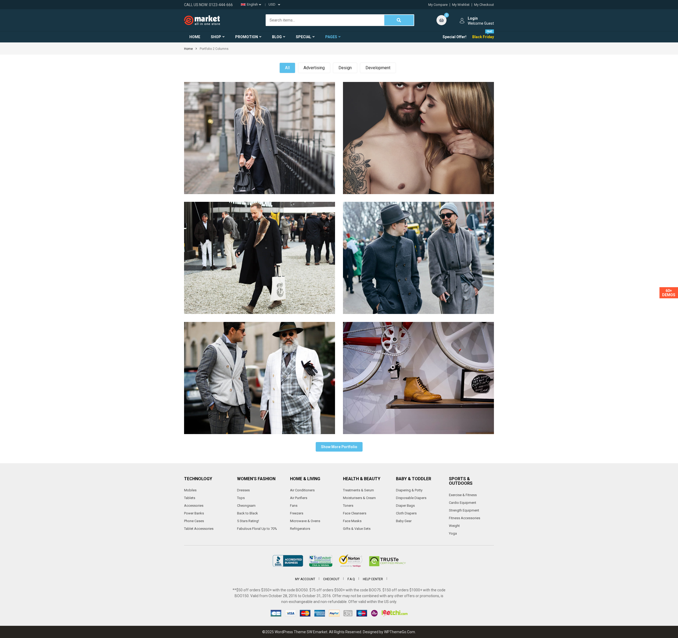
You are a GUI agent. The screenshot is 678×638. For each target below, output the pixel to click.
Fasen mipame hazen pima (418, 219)
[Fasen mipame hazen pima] (385, 256)
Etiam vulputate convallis (418, 339)
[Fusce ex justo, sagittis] (226, 256)
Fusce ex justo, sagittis (260, 219)
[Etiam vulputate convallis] (385, 377)
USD (272, 4)
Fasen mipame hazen (259, 339)
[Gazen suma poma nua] (385, 137)
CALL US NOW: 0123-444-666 (208, 5)
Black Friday (483, 37)
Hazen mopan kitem (259, 99)
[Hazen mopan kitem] (226, 137)
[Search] (399, 20)
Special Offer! (454, 37)
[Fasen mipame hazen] (226, 377)
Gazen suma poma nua (418, 99)
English (252, 4)
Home (188, 49)
